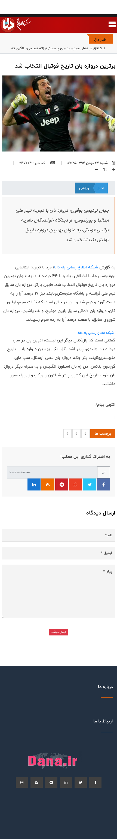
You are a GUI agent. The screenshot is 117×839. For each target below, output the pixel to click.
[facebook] (95, 782)
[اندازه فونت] (103, 169)
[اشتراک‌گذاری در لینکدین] (34, 484)
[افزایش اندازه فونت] (111, 169)
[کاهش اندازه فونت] (94, 169)
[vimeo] (22, 782)
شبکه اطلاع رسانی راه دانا (76, 267)
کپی (103, 472)
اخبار (100, 188)
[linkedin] (66, 782)
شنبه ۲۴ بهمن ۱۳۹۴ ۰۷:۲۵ (87, 163)
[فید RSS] (47, 484)
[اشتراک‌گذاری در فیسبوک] (103, 484)
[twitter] (81, 782)
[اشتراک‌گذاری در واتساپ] (75, 484)
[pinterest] (51, 782)
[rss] (36, 782)
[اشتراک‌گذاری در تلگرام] (61, 484)
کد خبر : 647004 (32, 163)
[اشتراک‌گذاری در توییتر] (89, 484)
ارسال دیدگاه (58, 632)
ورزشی (84, 188)
